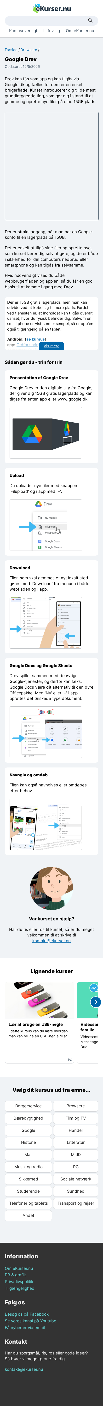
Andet (28, 1215)
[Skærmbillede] (46, 432)
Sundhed (76, 1191)
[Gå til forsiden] (51, 8)
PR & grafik (15, 1274)
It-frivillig (51, 30)
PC (76, 1166)
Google (28, 1130)
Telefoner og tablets (28, 1203)
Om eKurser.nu (80, 30)
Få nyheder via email (25, 1327)
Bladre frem (96, 1002)
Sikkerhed (28, 1179)
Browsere (29, 49)
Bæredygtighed (28, 1118)
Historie (28, 1142)
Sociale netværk (75, 1179)
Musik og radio (28, 1166)
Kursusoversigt (23, 30)
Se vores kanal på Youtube (30, 1321)
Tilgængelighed (19, 1288)
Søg (90, 21)
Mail (28, 1154)
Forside (11, 49)
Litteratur (76, 1142)
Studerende (28, 1191)
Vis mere (51, 345)
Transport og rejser (75, 1203)
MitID (76, 1154)
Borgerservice (28, 1106)
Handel (76, 1130)
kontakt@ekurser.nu (51, 940)
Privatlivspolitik (19, 1281)
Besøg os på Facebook (27, 1314)
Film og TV (75, 1118)
